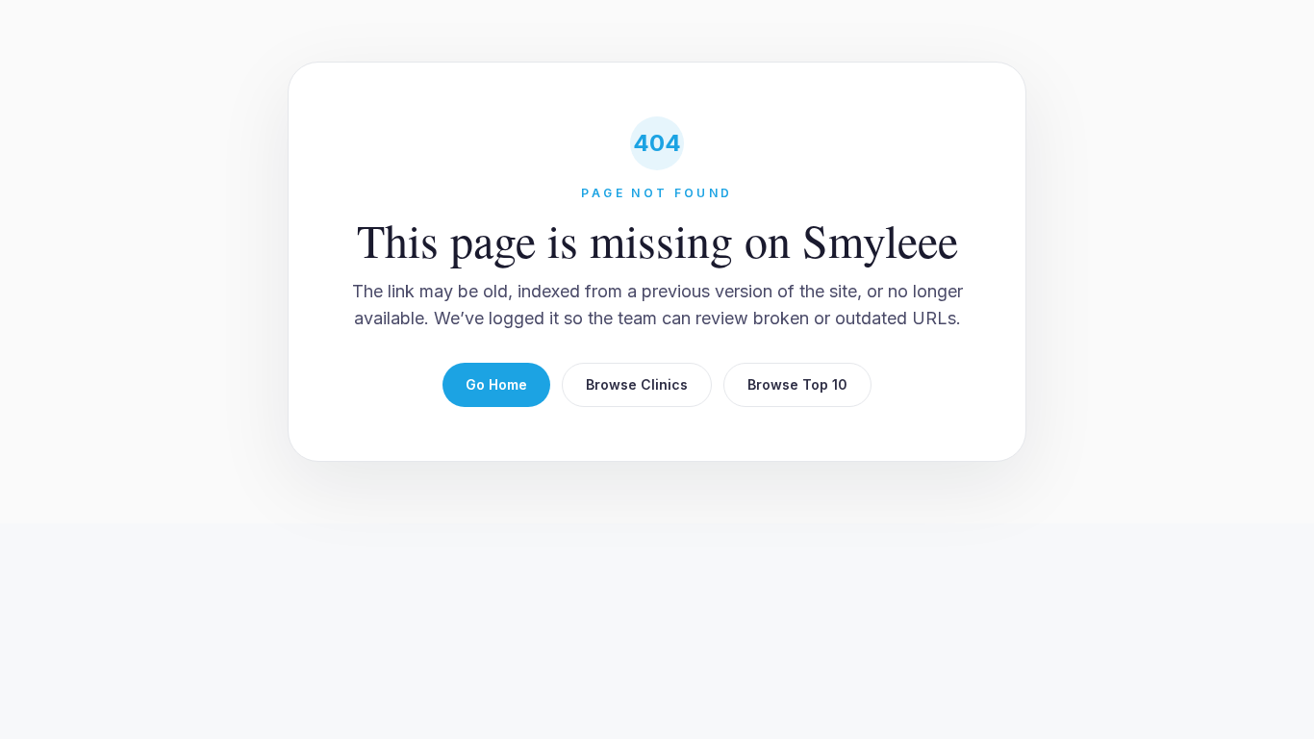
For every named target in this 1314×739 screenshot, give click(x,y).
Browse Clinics (637, 384)
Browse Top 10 (797, 384)
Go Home (496, 384)
